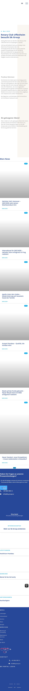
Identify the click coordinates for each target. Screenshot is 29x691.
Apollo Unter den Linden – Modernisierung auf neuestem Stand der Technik (12, 296)
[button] (14, 468)
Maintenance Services (3, 636)
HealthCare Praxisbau (7, 553)
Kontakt (2, 624)
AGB (14, 687)
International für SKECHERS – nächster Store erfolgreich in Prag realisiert (14, 252)
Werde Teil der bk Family (8, 577)
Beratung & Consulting (3, 631)
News (1, 622)
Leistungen (3, 613)
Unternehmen (3, 616)
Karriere (2, 619)
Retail (1, 639)
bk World (2, 642)
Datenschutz (10, 687)
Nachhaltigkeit (5, 600)
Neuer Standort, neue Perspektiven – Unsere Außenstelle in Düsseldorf (14, 458)
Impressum (19, 687)
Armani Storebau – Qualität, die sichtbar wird (13, 344)
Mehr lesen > (5, 208)
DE (22, 3)
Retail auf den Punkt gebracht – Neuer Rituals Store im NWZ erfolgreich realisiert (13, 392)
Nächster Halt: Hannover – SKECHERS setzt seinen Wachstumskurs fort (11, 203)
